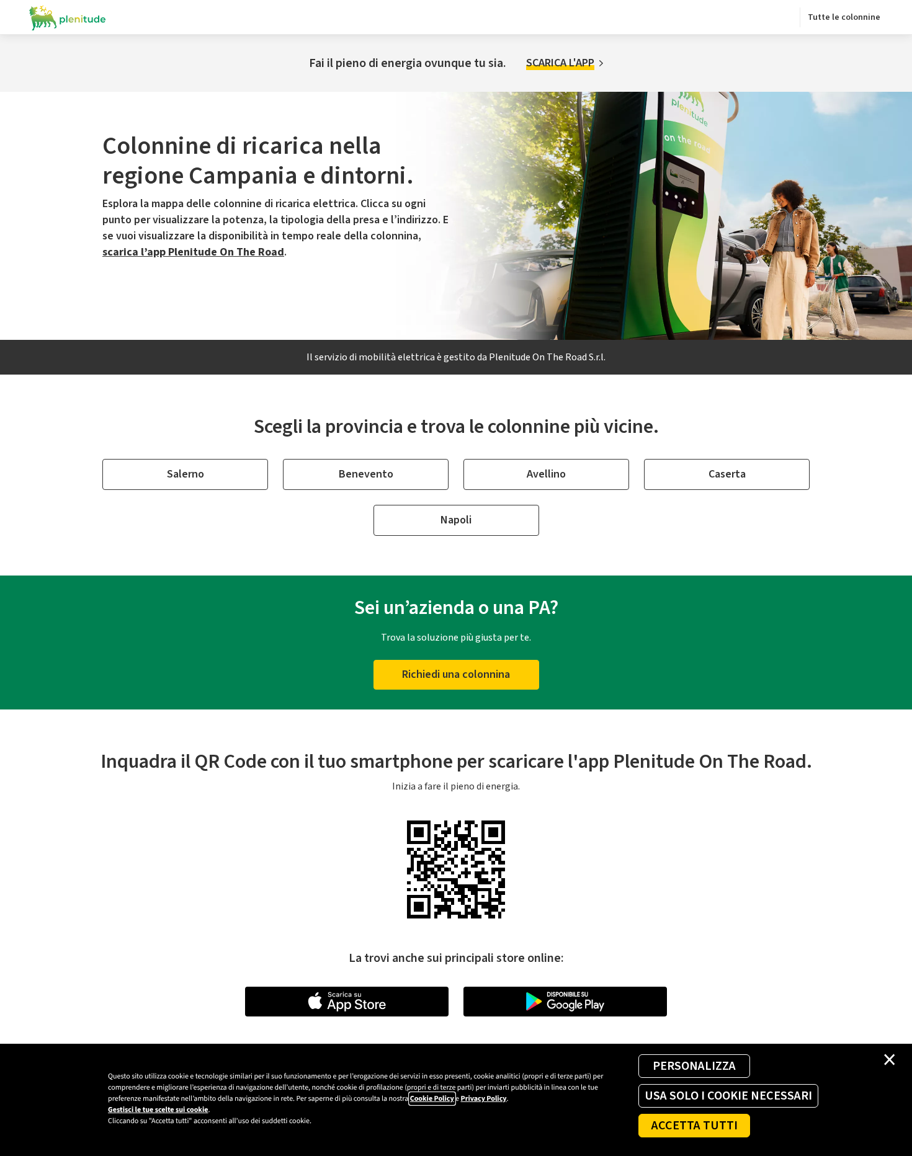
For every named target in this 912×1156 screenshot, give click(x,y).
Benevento (366, 474)
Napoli (456, 520)
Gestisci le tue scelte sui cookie (158, 1110)
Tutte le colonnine (844, 17)
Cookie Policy (432, 1098)
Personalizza (694, 1066)
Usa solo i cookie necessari (728, 1096)
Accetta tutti (694, 1125)
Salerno (185, 474)
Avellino (546, 474)
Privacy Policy (483, 1098)
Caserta (727, 474)
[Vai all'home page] (67, 17)
